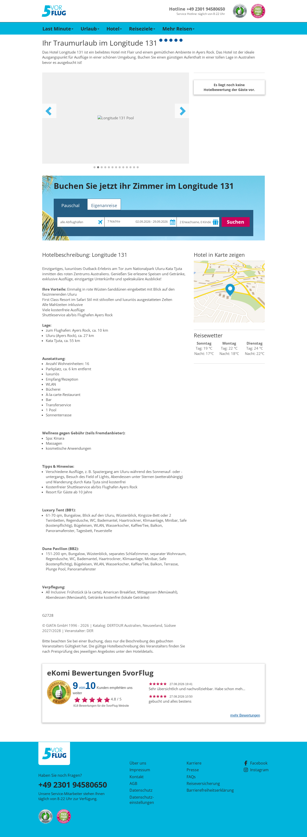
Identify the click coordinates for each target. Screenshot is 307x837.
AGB (133, 783)
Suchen (235, 222)
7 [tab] (116, 167)
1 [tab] (94, 167)
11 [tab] (130, 167)
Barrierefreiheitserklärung (205, 790)
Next (182, 111)
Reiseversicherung (203, 783)
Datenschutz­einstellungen (142, 800)
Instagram (259, 769)
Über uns (138, 763)
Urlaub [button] (89, 28)
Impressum (140, 769)
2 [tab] (98, 167)
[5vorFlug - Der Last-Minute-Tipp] (54, 11)
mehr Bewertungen (245, 715)
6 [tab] (112, 167)
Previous (49, 111)
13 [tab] (137, 167)
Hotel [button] (112, 28)
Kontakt (137, 776)
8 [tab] (119, 167)
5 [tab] (108, 167)
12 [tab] (134, 167)
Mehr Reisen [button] (177, 28)
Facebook (258, 763)
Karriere (194, 763)
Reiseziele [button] (141, 28)
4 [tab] (105, 167)
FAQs (191, 776)
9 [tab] (123, 167)
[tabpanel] (115, 118)
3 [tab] (101, 167)
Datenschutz (141, 790)
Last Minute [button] (56, 28)
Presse (193, 769)
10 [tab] (126, 167)
